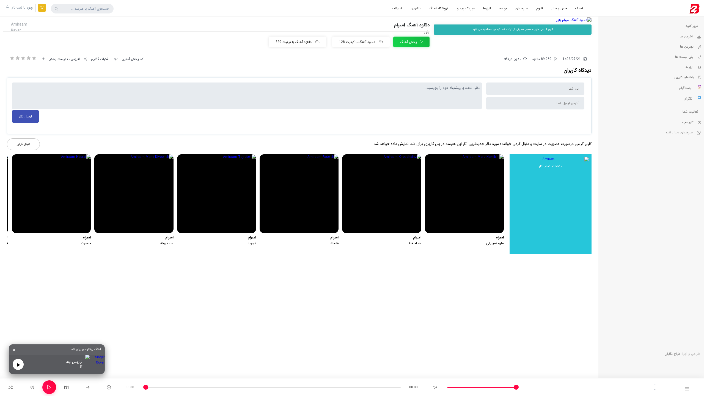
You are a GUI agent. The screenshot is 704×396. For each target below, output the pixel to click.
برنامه (503, 8)
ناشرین (415, 8)
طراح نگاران (672, 353)
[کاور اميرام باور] (513, 20)
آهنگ (579, 8)
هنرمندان (521, 8)
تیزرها (487, 8)
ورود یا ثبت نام (21, 7)
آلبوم (539, 8)
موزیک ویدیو (466, 8)
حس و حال (559, 8)
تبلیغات (397, 8)
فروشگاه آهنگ (438, 8)
